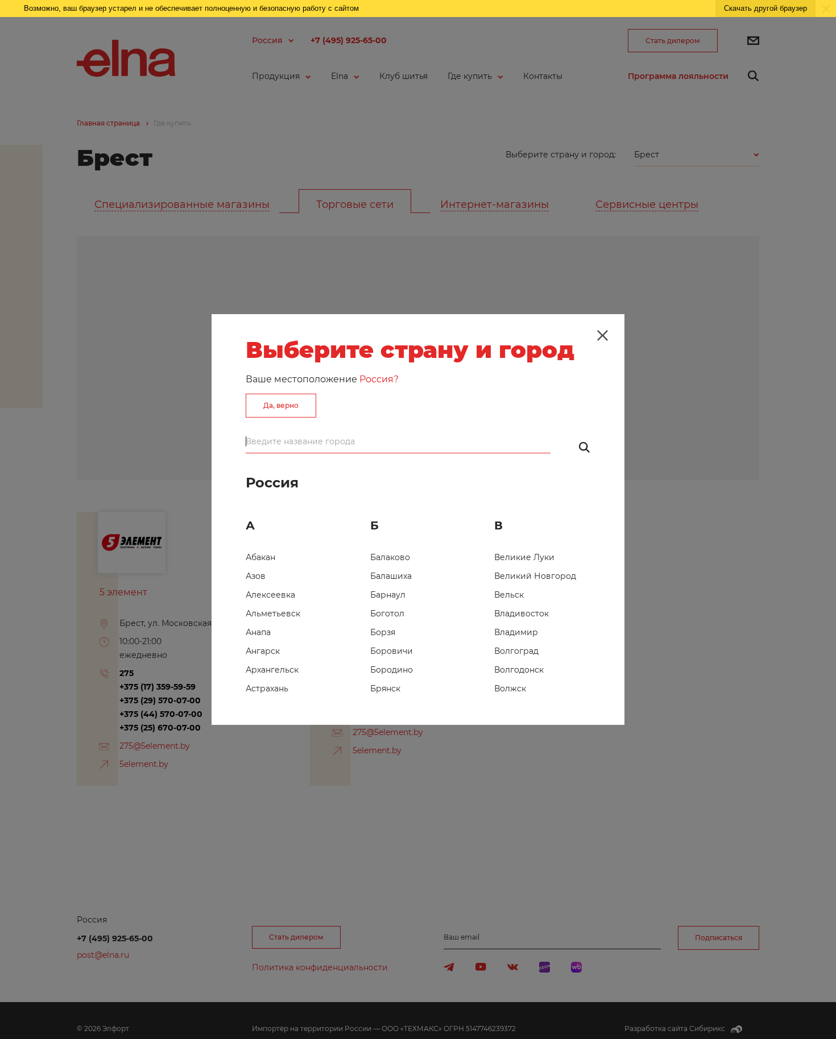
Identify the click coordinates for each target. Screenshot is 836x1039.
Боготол (387, 613)
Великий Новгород (535, 576)
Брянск (385, 688)
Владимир (516, 632)
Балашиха (391, 576)
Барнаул (387, 595)
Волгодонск (519, 670)
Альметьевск (273, 613)
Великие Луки (524, 557)
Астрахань (267, 688)
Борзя (382, 632)
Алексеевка (270, 595)
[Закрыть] (602, 335)
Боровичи (391, 651)
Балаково (390, 557)
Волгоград (516, 651)
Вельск (509, 595)
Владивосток (521, 613)
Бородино (391, 670)
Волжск (510, 688)
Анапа (258, 632)
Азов (256, 576)
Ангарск (263, 651)
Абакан (260, 557)
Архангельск (272, 670)
